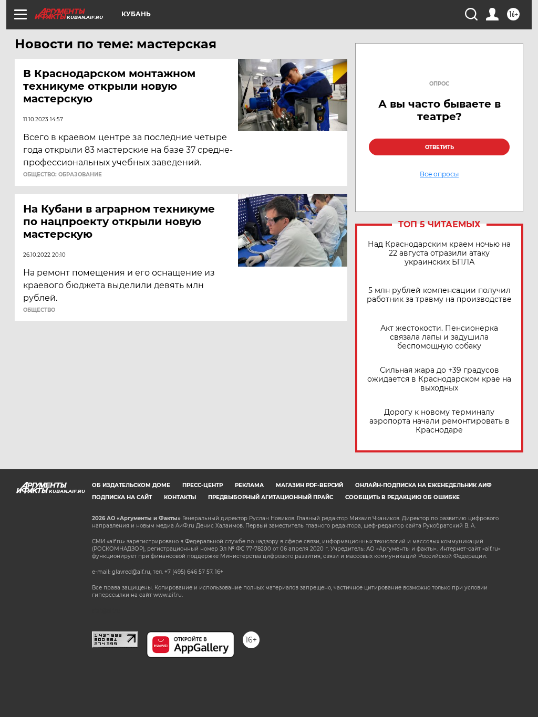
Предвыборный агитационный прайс (270, 497)
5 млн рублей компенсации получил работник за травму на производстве (439, 295)
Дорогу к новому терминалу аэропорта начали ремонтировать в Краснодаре (439, 421)
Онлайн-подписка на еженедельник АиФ (423, 485)
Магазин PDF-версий (309, 485)
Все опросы (439, 174)
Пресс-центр (202, 485)
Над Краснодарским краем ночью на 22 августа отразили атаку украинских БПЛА (439, 253)
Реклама (249, 485)
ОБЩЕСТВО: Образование (62, 174)
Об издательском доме (131, 485)
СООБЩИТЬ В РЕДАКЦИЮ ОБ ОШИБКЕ (402, 497)
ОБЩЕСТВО (39, 310)
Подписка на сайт (122, 497)
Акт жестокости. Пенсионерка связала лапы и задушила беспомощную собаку (439, 337)
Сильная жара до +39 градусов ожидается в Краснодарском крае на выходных (439, 379)
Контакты (180, 497)
